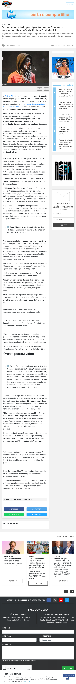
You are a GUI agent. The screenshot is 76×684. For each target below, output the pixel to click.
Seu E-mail (6, 636)
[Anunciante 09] (63, 171)
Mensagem (6, 644)
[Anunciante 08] (63, 68)
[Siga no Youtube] (61, 600)
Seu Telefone (45, 636)
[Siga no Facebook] (49, 600)
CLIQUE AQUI (27, 681)
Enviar (68, 668)
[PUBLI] (38, 14)
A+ (46, 89)
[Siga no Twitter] (67, 600)
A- (40, 89)
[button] (72, 591)
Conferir (13, 581)
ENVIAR (64, 225)
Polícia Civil (9, 96)
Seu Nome (6, 628)
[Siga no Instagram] (55, 600)
